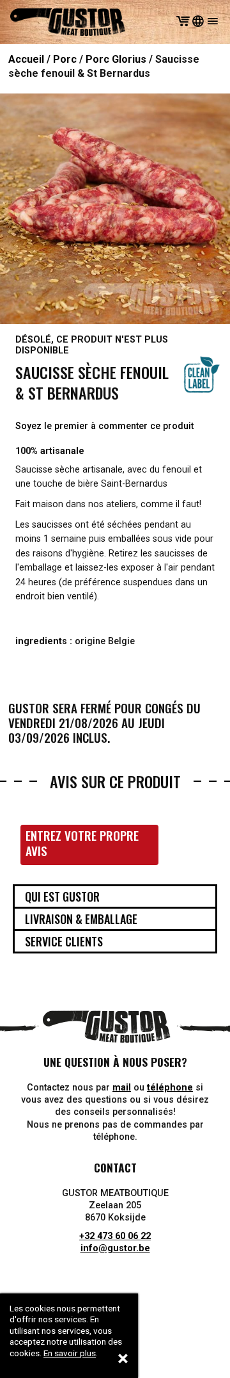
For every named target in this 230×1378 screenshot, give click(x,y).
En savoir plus (69, 1353)
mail (121, 1087)
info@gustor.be (115, 1248)
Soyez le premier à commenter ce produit (104, 426)
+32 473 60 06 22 (115, 1236)
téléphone (170, 1087)
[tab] (115, 896)
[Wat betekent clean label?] (202, 374)
